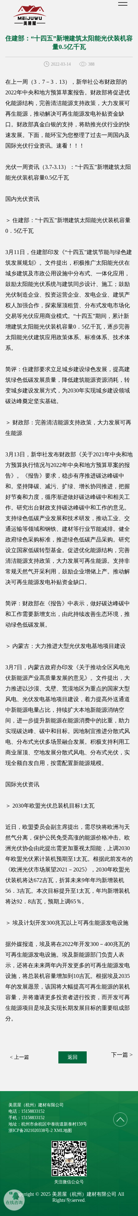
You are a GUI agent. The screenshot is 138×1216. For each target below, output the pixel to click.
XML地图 (63, 1130)
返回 (72, 1057)
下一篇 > (122, 1055)
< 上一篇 (19, 1057)
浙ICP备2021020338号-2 (30, 1130)
